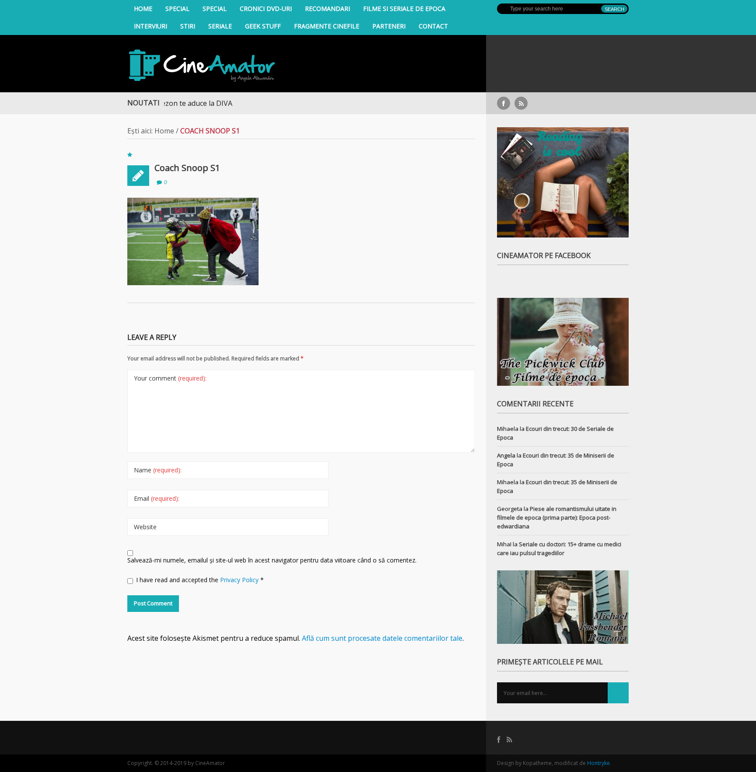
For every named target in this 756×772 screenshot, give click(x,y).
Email (156, 498)
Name (158, 470)
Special (177, 8)
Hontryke (598, 763)
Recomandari (327, 8)
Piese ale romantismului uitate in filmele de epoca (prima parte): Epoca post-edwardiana (556, 517)
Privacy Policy (240, 580)
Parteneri (389, 26)
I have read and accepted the (200, 580)
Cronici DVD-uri (266, 8)
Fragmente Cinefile (326, 26)
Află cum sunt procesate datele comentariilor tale (382, 638)
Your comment (170, 378)
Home (143, 8)
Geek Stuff (263, 26)
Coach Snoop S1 (187, 168)
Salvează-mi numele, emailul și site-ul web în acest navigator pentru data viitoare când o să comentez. (271, 560)
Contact (433, 26)
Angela (506, 455)
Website (145, 527)
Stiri (187, 26)
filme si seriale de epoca (404, 8)
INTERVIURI (150, 26)
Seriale (220, 26)
